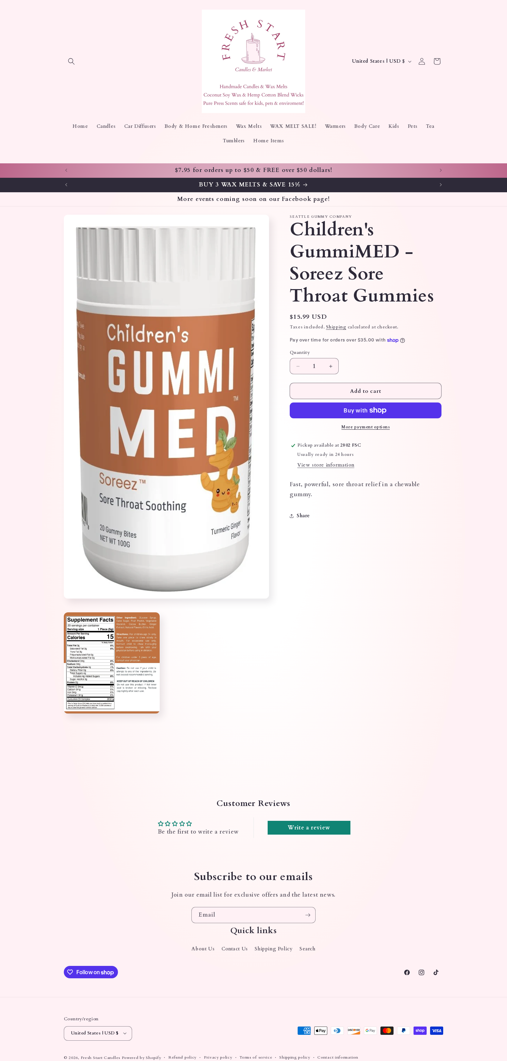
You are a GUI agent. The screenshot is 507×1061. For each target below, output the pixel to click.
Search (307, 949)
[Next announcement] (440, 170)
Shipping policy (294, 1057)
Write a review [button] (309, 828)
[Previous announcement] (66, 170)
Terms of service (255, 1057)
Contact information (337, 1057)
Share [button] (303, 515)
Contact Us (234, 949)
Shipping (336, 327)
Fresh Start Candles (100, 1057)
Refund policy (182, 1057)
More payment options (365, 427)
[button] (71, 61)
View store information (325, 465)
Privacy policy (218, 1057)
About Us (203, 949)
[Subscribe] (307, 915)
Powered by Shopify (141, 1057)
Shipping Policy (273, 949)
